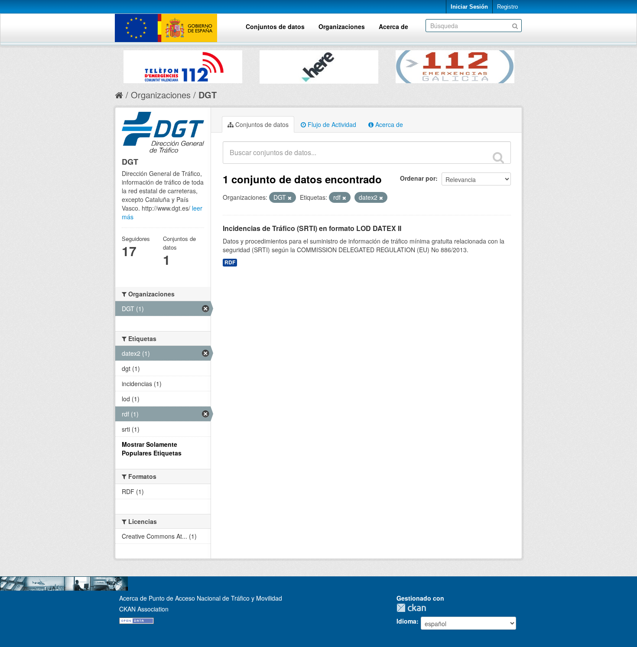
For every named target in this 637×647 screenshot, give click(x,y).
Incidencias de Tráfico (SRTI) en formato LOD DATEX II (312, 228)
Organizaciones (341, 26)
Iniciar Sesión (469, 6)
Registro (507, 6)
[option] (183, 64)
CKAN (413, 607)
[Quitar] (290, 197)
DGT (207, 94)
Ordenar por (418, 178)
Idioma (406, 621)
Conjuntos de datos (275, 26)
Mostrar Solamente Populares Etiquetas (152, 448)
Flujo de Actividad (331, 124)
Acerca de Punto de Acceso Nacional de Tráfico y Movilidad (200, 598)
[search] (498, 157)
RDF (229, 262)
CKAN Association (144, 609)
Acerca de (393, 26)
